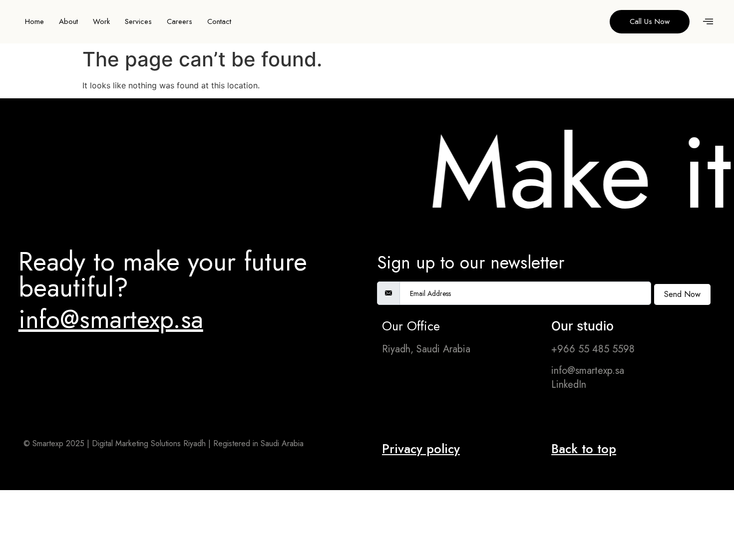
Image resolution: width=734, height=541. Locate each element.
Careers (179, 21)
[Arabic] (585, 21)
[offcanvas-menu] (708, 21)
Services (138, 21)
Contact (219, 21)
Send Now (682, 294)
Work (101, 21)
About (68, 21)
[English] (595, 21)
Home (34, 21)
